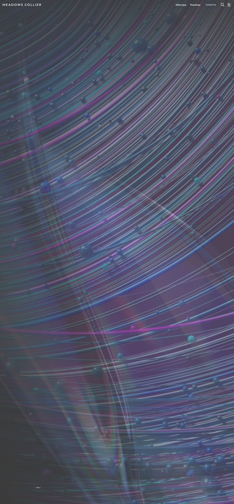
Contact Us (211, 5)
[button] (36, 487)
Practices (195, 5)
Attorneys (181, 5)
